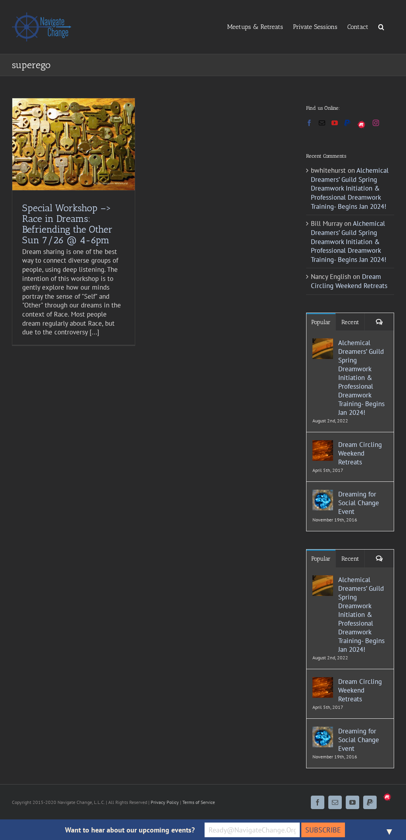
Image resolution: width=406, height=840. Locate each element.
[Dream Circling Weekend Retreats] (322, 444)
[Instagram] (376, 123)
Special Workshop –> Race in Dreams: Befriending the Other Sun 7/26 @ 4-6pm (67, 224)
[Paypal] (347, 123)
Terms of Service (198, 802)
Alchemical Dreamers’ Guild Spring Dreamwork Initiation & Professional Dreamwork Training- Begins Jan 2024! (350, 188)
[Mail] (322, 123)
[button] (381, 26)
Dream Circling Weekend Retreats (349, 281)
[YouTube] (334, 123)
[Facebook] (309, 123)
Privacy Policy (165, 802)
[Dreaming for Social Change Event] (322, 494)
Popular (321, 322)
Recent (350, 322)
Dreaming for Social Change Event (358, 503)
